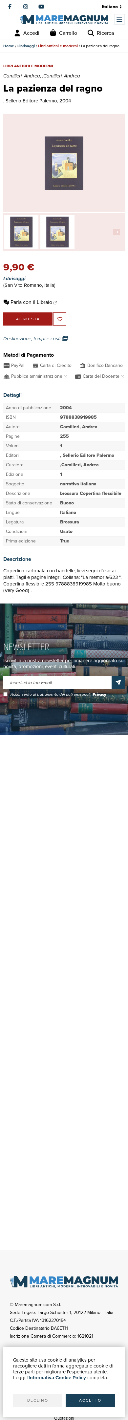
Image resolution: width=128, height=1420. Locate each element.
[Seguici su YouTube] (41, 6)
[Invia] (118, 682)
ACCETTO (90, 1400)
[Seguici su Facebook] (9, 6)
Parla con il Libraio (31, 302)
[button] (118, 232)
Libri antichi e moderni (58, 46)
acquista (28, 319)
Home (8, 46)
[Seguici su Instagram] (25, 6)
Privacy (99, 694)
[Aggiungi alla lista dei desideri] (59, 319)
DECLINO (37, 1400)
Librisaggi (26, 46)
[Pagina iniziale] (64, 20)
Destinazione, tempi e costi (32, 338)
